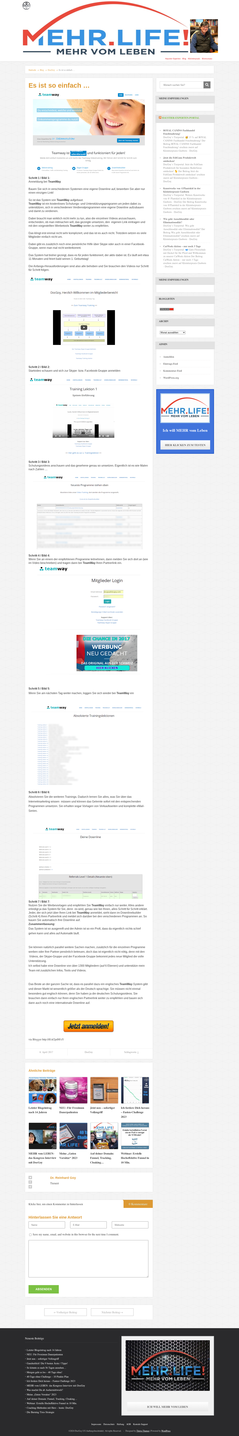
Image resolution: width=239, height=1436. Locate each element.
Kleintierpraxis (194, 59)
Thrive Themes (142, 1430)
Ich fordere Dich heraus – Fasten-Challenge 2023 (51, 1381)
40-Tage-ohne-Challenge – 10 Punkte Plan (48, 1376)
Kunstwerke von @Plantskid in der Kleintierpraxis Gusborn (182, 189)
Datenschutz (109, 1424)
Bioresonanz (207, 59)
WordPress (166, 1430)
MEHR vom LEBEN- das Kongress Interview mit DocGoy (56, 1385)
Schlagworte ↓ (131, 1052)
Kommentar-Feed (172, 371)
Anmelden (168, 357)
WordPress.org (171, 378)
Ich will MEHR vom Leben (167, 1407)
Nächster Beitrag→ (112, 1312)
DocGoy (89, 1052)
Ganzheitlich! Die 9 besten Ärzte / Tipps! (47, 1363)
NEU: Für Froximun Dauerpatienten (45, 1354)
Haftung (120, 1424)
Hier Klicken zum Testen (185, 445)
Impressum (96, 1424)
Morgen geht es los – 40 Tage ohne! (44, 1372)
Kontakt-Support (140, 1424)
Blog (184, 59)
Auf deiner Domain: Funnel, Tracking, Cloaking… (52, 1398)
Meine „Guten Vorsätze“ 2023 (41, 1394)
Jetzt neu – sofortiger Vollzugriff (43, 1358)
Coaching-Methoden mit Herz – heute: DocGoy (50, 1407)
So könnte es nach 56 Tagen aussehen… (46, 1367)
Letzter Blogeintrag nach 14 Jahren (44, 1350)
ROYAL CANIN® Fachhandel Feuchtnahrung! (179, 131)
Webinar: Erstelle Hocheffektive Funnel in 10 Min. (52, 1403)
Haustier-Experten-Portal (180, 118)
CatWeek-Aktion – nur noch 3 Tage (182, 246)
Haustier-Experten (173, 59)
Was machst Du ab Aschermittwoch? (45, 1390)
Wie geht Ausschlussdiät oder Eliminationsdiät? (178, 220)
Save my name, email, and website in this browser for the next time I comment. (76, 1234)
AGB (128, 1424)
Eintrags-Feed (170, 364)
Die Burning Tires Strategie (40, 1412)
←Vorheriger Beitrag (65, 1312)
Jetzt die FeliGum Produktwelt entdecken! (179, 159)
